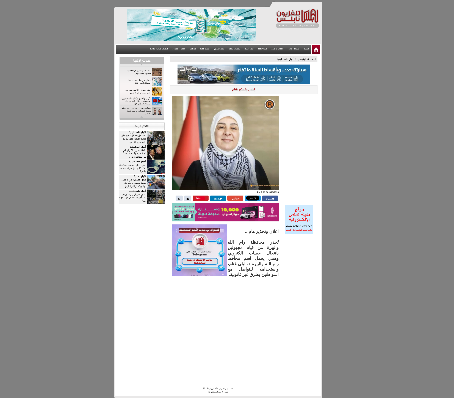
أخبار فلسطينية (285, 59)
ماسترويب (213, 388)
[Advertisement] (299, 148)
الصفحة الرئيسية (306, 59)
